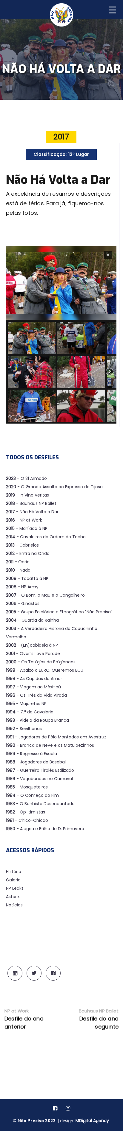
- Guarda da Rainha (32, 620)
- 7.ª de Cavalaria (29, 712)
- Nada (18, 570)
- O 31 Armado (26, 478)
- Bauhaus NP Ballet (31, 503)
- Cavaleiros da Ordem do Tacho (46, 537)
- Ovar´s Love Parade (33, 653)
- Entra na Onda (28, 553)
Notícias (14, 905)
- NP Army (22, 587)
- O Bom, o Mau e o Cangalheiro (45, 595)
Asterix (13, 897)
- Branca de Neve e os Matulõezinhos (50, 745)
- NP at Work (24, 520)
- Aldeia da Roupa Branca (37, 720)
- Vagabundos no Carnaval (39, 779)
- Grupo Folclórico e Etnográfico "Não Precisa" (59, 612)
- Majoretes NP (26, 704)
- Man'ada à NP (26, 528)
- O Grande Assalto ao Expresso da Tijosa (54, 487)
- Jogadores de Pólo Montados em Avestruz (56, 737)
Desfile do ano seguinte (99, 1022)
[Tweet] (34, 973)
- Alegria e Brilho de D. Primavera (45, 829)
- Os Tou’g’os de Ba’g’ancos (41, 662)
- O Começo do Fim (32, 795)
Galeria (13, 880)
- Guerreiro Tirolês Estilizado (40, 770)
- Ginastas (22, 603)
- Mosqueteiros (27, 787)
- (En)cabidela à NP (32, 645)
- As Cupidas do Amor (34, 679)
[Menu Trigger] (112, 9)
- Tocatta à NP (27, 578)
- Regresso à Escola (31, 754)
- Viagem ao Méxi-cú (33, 687)
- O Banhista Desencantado (40, 804)
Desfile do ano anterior (24, 1022)
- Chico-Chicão (27, 820)
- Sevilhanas (24, 729)
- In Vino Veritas (27, 495)
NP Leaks (15, 888)
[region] (61, 335)
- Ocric (18, 562)
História (13, 872)
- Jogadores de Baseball (36, 762)
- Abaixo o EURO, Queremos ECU (44, 670)
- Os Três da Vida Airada (36, 695)
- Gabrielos (22, 545)
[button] (108, 255)
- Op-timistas (25, 812)
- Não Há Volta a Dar (32, 512)
